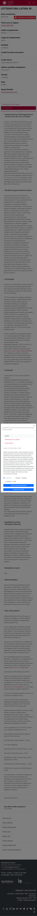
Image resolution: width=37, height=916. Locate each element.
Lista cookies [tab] (9, 443)
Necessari (8, 478)
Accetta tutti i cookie (18, 489)
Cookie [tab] (7, 436)
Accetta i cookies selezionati (18, 485)
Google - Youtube (21, 478)
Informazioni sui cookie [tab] (12, 439)
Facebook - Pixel (10, 481)
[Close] (34, 425)
